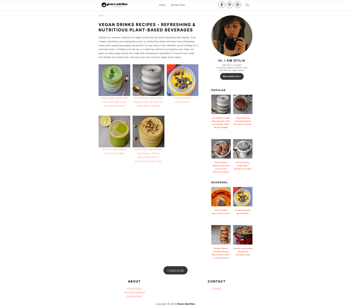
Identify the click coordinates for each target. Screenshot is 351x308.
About (162, 5)
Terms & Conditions (134, 292)
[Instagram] (237, 4)
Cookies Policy (134, 296)
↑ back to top (175, 270)
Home (101, 15)
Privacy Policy (134, 288)
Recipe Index (178, 5)
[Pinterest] (229, 4)
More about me (230, 76)
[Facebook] (221, 4)
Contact (216, 288)
